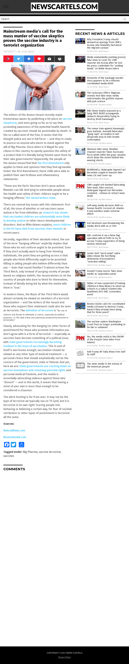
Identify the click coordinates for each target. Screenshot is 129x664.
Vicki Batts (28, 51)
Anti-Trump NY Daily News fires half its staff (106, 353)
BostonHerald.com (14, 437)
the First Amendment (50, 163)
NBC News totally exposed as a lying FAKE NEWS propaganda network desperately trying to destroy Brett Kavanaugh (104, 115)
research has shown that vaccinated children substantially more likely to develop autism (36, 216)
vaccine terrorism (50, 451)
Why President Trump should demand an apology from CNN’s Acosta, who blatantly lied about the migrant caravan (104, 43)
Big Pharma (30, 451)
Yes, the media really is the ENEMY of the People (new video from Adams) (105, 339)
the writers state (40, 197)
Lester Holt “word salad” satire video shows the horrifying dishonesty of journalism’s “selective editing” (103, 257)
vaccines (8, 456)
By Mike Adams (105, 105)
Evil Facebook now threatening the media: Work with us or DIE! (105, 224)
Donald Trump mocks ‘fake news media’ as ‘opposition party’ (104, 272)
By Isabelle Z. (105, 229)
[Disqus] (37, 515)
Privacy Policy (64, 657)
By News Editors (105, 277)
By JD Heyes (104, 51)
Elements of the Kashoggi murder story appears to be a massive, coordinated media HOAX (105, 81)
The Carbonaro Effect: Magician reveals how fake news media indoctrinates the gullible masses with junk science (105, 97)
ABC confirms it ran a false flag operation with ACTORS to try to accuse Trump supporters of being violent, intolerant (106, 239)
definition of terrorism (39, 310)
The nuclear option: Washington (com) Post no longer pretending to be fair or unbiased (106, 324)
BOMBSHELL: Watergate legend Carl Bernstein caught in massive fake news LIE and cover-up (106, 172)
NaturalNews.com (14, 430)
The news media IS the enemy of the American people (104, 365)
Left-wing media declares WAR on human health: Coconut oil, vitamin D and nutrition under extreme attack (105, 209)
